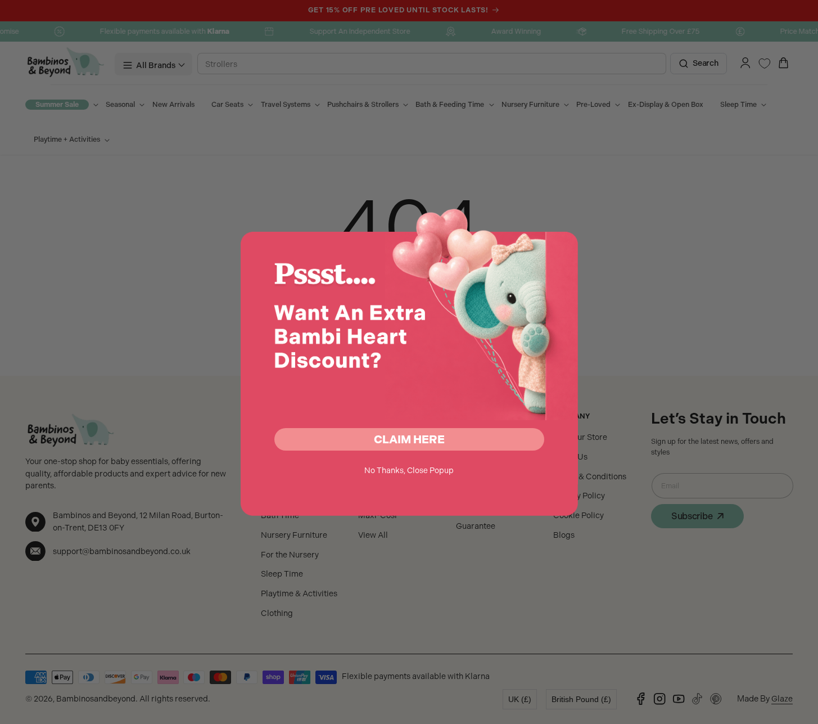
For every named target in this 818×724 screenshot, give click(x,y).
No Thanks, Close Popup (409, 470)
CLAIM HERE (409, 439)
